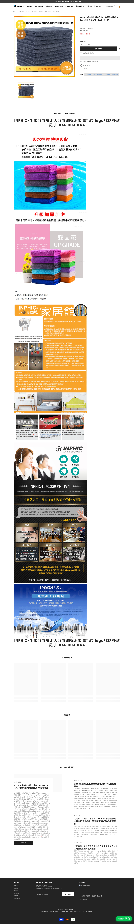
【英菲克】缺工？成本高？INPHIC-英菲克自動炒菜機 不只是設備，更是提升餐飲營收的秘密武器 (95, 821)
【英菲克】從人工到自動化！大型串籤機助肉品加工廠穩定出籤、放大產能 (96, 847)
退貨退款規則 (70, 113)
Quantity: (83, 41)
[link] (26, 698)
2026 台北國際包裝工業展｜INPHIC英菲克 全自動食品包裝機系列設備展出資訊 (31, 788)
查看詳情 (23, 843)
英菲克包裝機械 (83, 899)
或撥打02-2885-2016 (75, 1)
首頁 (14, 12)
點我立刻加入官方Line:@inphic (61, 1)
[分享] (118, 49)
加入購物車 (98, 49)
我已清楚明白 (85, 53)
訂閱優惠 (68, 894)
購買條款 (92, 53)
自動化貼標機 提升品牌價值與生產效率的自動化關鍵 (95, 785)
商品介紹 (57, 113)
